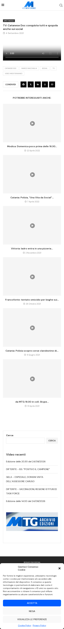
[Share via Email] (52, 84)
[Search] (61, 5)
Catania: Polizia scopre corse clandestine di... (32, 350)
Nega (32, 611)
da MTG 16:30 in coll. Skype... (32, 401)
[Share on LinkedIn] (38, 84)
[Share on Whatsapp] (45, 84)
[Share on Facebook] (23, 84)
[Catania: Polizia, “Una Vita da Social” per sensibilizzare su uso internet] (32, 174)
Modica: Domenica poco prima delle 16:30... (32, 146)
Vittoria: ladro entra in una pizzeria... (32, 248)
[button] (59, 568)
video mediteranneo (13, 73)
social (44, 68)
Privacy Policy (39, 625)
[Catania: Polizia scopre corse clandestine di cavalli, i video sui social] (32, 327)
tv (54, 68)
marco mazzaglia (29, 68)
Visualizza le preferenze (32, 619)
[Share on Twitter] (31, 84)
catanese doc (10, 68)
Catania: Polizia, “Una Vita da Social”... (32, 197)
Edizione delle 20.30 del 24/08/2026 (26, 461)
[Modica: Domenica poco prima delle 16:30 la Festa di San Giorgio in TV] (32, 123)
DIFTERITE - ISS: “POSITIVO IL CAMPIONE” (28, 469)
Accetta (32, 603)
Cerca (9, 435)
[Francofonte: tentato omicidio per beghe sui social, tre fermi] (32, 276)
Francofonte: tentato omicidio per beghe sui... (32, 299)
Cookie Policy (24, 625)
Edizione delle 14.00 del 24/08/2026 (25, 501)
